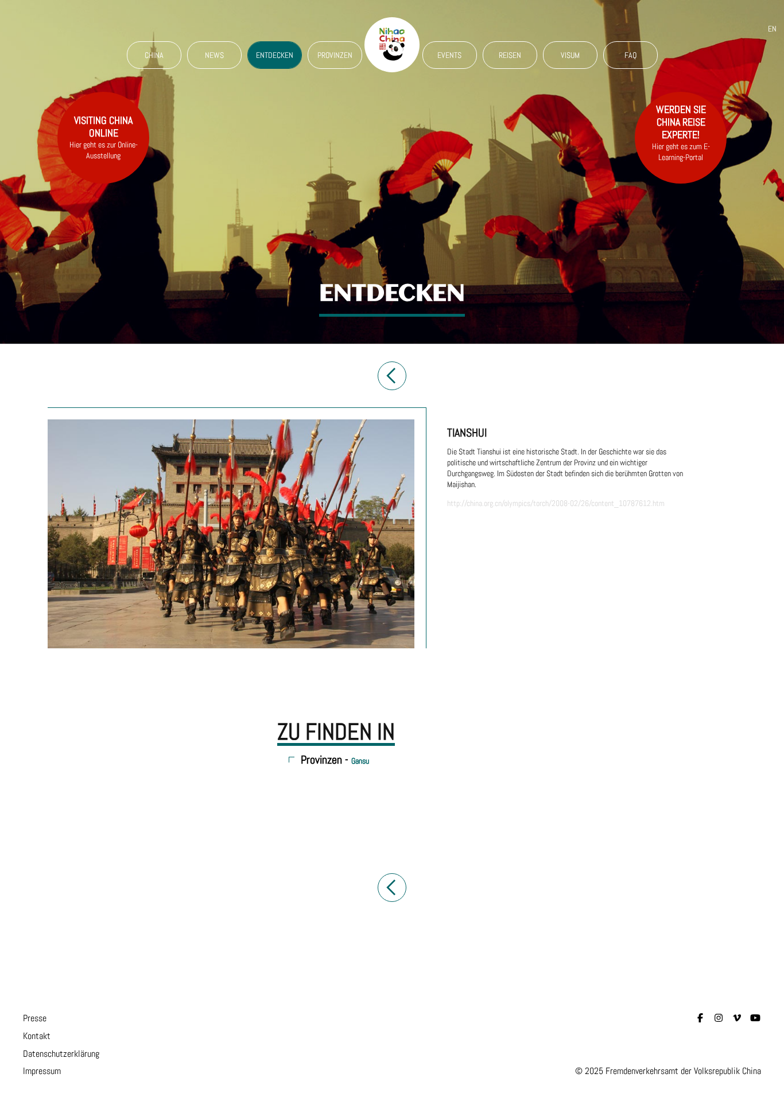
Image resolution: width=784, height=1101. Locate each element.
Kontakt (37, 1036)
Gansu (360, 761)
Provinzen (334, 55)
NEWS (214, 55)
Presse (34, 1018)
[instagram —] (718, 1018)
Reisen (510, 55)
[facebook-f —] (700, 1018)
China (154, 55)
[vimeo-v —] (737, 1018)
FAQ (630, 55)
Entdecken (274, 55)
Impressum (42, 1071)
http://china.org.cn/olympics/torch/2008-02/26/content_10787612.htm (556, 503)
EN (772, 29)
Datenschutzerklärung (61, 1054)
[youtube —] (755, 1018)
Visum (570, 55)
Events (449, 55)
